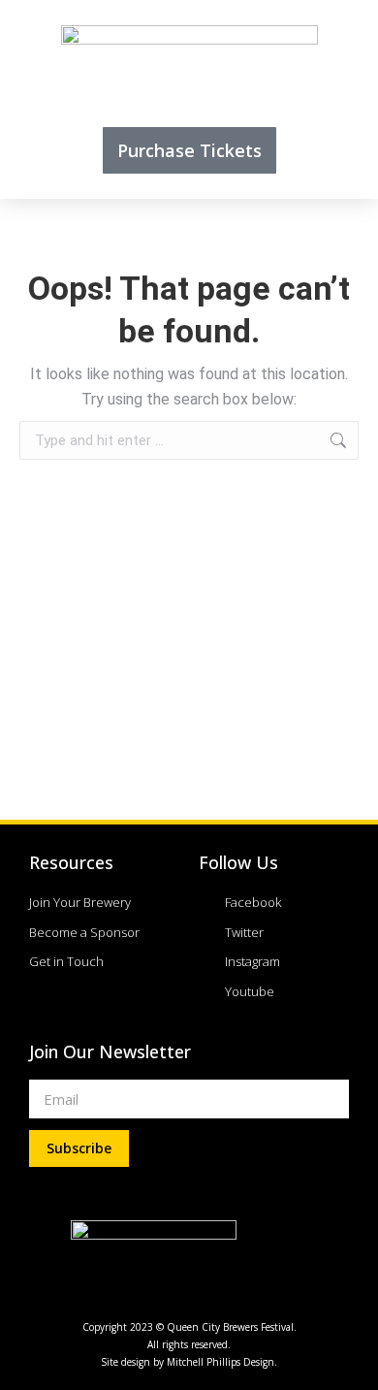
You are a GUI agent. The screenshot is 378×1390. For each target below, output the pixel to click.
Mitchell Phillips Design (220, 1362)
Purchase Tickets (189, 150)
